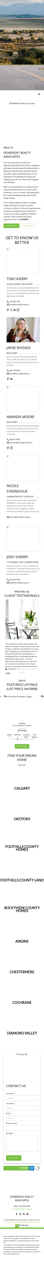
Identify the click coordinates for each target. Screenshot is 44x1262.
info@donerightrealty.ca (22, 1209)
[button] (11, 226)
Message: (9, 1133)
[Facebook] (8, 310)
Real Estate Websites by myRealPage (27, 1222)
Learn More (11, 226)
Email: (8, 1113)
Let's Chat (28, 226)
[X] (11, 310)
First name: (10, 1093)
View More (22, 746)
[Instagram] (18, 310)
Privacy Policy (10, 1222)
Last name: (10, 1103)
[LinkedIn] (14, 310)
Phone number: (12, 1123)
